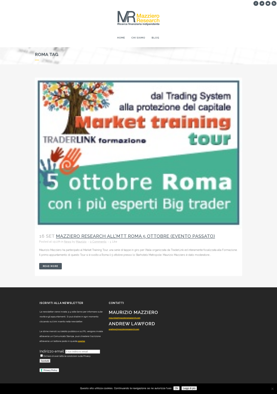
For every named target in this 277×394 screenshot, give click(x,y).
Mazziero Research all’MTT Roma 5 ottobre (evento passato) (135, 236)
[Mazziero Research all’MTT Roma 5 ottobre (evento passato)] (138, 153)
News (67, 241)
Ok (176, 388)
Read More (50, 266)
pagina (81, 341)
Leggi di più (189, 388)
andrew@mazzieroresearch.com (124, 329)
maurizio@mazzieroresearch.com (124, 318)
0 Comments (98, 241)
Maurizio (81, 241)
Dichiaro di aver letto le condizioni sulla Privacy (67, 356)
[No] (272, 389)
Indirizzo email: (52, 351)
